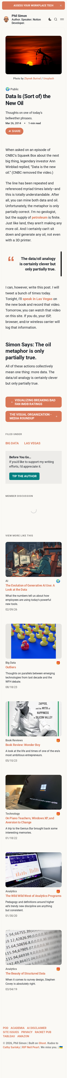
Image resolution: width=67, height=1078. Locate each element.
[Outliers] (33, 656)
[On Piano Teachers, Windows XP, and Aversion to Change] (33, 808)
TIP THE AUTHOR (24, 476)
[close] (61, 5)
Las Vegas (32, 443)
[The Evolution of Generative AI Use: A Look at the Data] (33, 577)
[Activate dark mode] (50, 19)
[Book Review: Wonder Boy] (33, 732)
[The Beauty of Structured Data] (33, 961)
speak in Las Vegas (37, 299)
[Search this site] (55, 19)
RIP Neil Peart (30, 1047)
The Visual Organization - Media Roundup (31, 416)
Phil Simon (19, 16)
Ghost (42, 1043)
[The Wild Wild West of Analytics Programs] (33, 885)
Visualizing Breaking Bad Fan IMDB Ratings (35, 402)
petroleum (39, 217)
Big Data (12, 443)
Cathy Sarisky (11, 1047)
